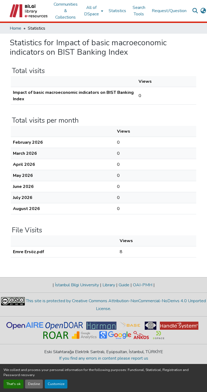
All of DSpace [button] (91, 11)
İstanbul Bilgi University (77, 285)
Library (108, 285)
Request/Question (169, 11)
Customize (56, 383)
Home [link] (15, 28)
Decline (34, 383)
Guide (124, 285)
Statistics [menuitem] (117, 11)
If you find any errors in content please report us (103, 358)
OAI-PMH (142, 285)
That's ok (13, 383)
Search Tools (139, 11)
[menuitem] (93, 11)
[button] (29, 11)
